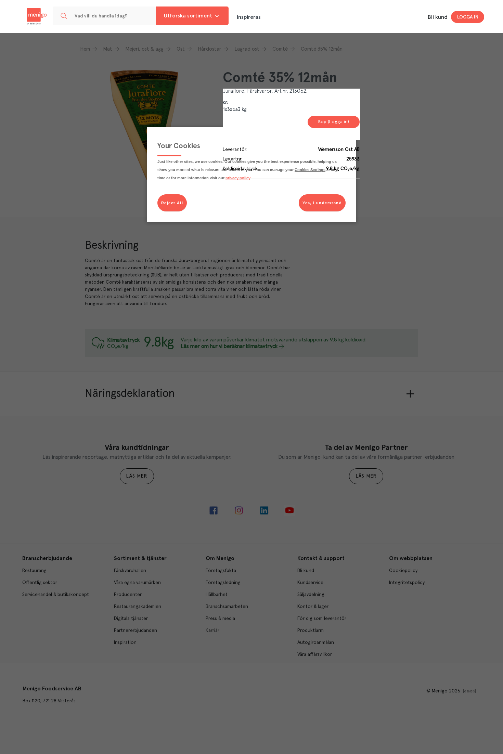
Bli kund (438, 17)
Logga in (467, 17)
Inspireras (249, 17)
